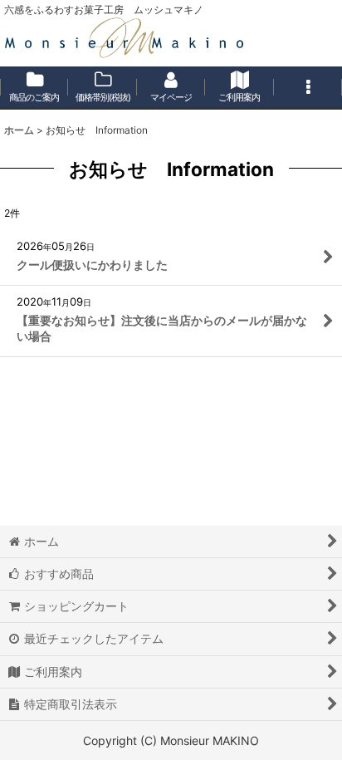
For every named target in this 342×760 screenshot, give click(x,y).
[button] (308, 88)
